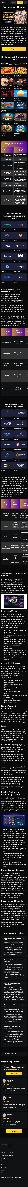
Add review (14, 1073)
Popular (3, 63)
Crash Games (17, 63)
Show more (14, 1131)
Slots (23, 63)
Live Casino (10, 63)
